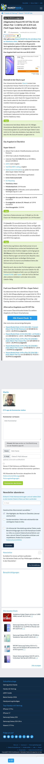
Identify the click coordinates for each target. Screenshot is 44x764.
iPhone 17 (6, 713)
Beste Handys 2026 (10, 697)
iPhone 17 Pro (8, 709)
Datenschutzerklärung (11, 476)
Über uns (15, 745)
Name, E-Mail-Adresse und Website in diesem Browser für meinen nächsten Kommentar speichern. (21, 467)
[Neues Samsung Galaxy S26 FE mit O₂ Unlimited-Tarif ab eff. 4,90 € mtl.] (7, 659)
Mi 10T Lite (28, 13)
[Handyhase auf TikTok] (31, 736)
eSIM (7, 164)
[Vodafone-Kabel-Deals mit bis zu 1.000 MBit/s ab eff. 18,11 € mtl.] (7, 617)
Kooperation (22, 750)
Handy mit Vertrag (11, 13)
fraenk (19, 274)
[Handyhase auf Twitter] (16, 736)
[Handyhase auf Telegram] (8, 736)
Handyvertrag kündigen (11, 701)
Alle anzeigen (36, 665)
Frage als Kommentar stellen (15, 410)
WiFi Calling (16, 167)
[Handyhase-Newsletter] (4, 736)
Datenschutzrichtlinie (14, 540)
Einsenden (8, 545)
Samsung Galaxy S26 (10, 717)
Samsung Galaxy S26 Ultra (12, 721)
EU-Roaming (10, 181)
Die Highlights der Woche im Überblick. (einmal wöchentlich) (22, 514)
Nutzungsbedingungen (11, 478)
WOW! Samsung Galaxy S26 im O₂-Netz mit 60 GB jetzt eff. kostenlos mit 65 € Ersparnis (26, 647)
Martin (6, 392)
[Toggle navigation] (41, 8)
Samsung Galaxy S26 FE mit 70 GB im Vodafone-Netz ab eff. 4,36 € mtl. (26, 636)
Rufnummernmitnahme (14, 170)
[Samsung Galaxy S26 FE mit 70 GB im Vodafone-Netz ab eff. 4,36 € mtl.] (7, 638)
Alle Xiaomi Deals (21, 318)
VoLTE (8, 167)
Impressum (24, 745)
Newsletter (25, 3)
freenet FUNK (9, 274)
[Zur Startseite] (2, 13)
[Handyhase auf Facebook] (20, 736)
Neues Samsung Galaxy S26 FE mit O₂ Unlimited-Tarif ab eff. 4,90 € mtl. (26, 657)
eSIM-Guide (7, 693)
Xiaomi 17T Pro (8, 725)
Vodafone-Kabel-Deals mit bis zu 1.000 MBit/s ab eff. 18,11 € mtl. (26, 615)
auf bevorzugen (10, 36)
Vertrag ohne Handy (10, 685)
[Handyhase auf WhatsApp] (12, 736)
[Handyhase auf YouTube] (27, 736)
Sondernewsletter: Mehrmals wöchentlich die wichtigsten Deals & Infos (22, 520)
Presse (39, 747)
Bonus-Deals (34, 3)
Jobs (41, 3)
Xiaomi (21, 13)
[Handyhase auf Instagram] (24, 736)
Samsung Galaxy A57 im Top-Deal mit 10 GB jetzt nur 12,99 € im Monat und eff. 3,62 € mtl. (26, 626)
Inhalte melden (27, 747)
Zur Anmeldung (34, 565)
